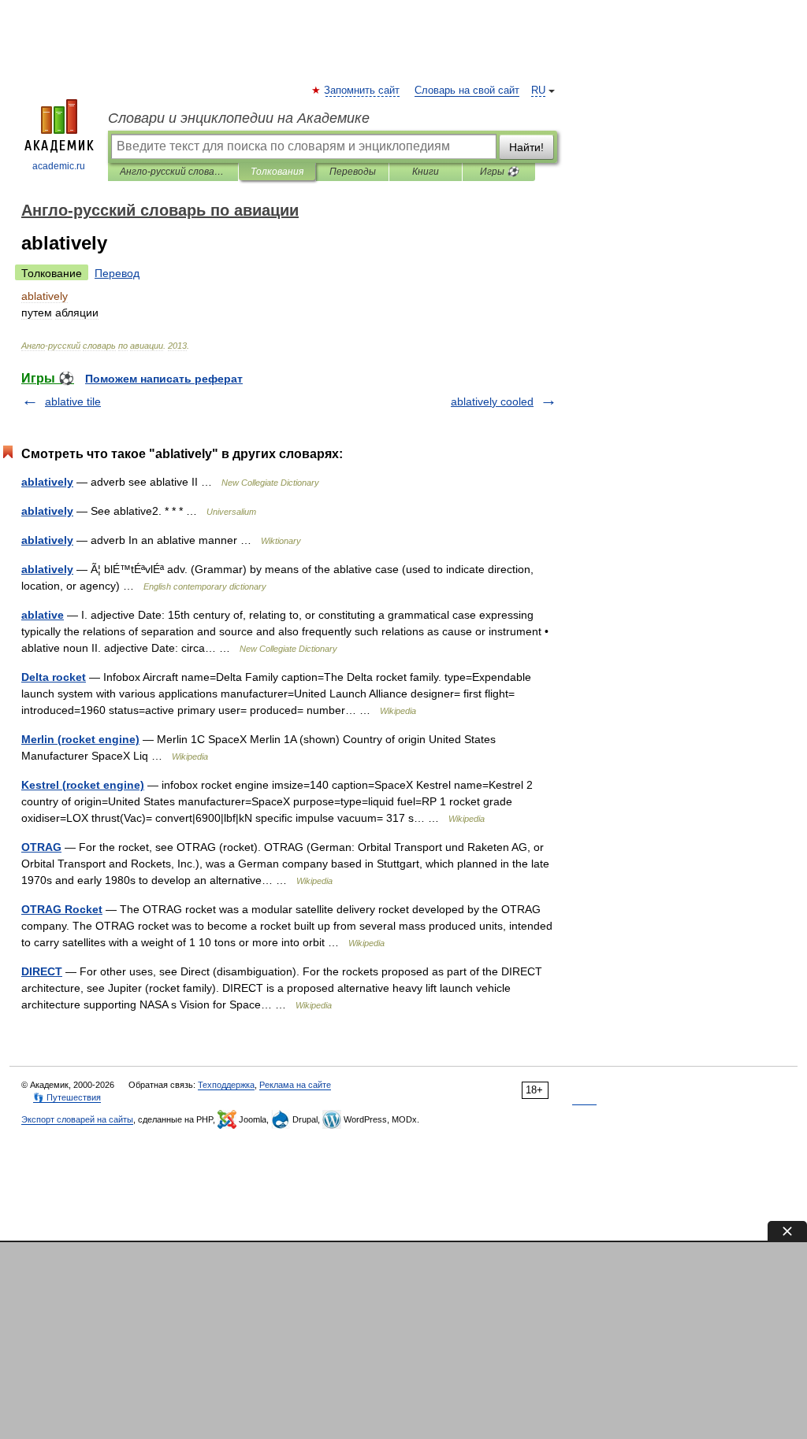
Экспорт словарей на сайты (77, 1119)
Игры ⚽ (499, 171)
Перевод (117, 273)
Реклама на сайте (295, 1084)
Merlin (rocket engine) (80, 739)
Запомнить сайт (362, 90)
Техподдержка (226, 1084)
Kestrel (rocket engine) (82, 785)
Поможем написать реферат (164, 378)
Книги (425, 171)
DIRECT (41, 971)
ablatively (47, 481)
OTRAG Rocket (61, 909)
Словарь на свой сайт (467, 90)
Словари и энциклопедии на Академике (239, 118)
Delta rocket (53, 677)
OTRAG (41, 847)
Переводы (352, 171)
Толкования (277, 171)
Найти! (526, 147)
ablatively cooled (492, 401)
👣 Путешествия (67, 1097)
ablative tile (73, 401)
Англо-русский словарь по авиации (173, 171)
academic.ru (58, 166)
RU (538, 90)
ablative (42, 615)
